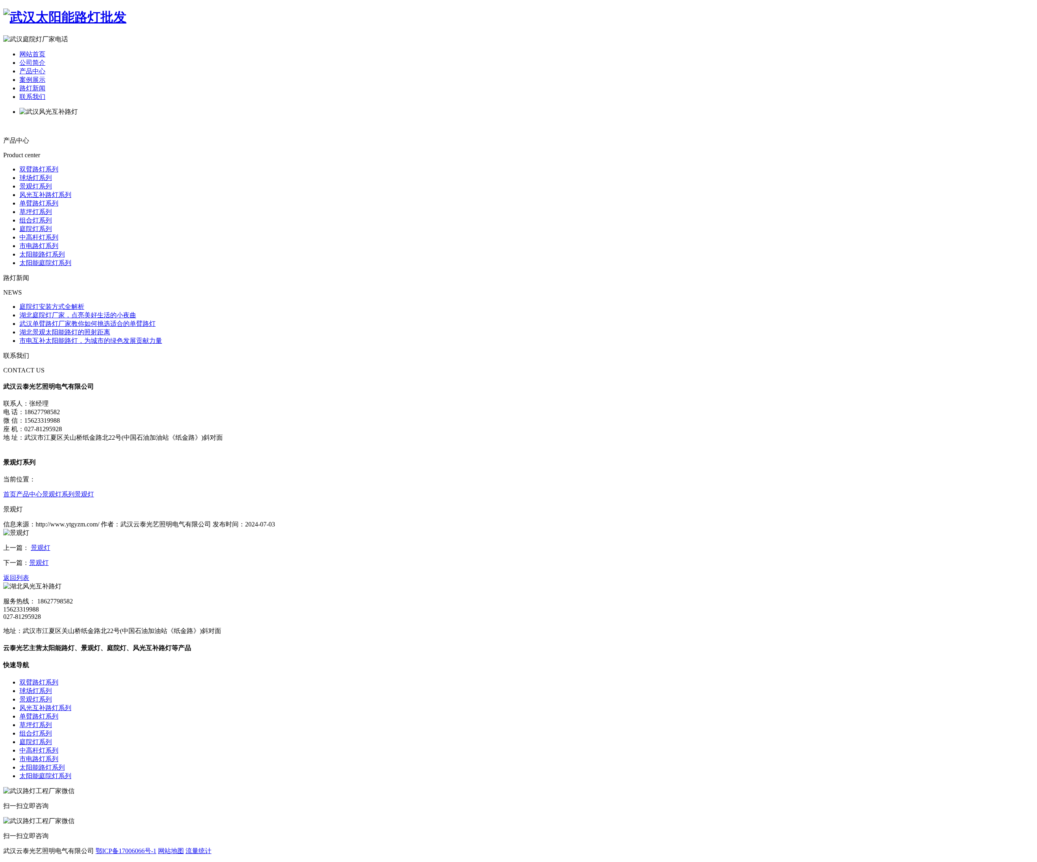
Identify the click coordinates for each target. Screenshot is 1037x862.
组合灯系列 (35, 220)
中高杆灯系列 (38, 237)
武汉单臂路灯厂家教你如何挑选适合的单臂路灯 (87, 323)
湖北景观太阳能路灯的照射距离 (64, 332)
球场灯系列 (35, 177)
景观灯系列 (35, 186)
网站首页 (32, 54)
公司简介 (32, 62)
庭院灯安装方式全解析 (51, 306)
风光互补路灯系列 (45, 194)
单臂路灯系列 (38, 203)
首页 (9, 494)
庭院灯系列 (35, 228)
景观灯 (84, 494)
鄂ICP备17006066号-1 (126, 850)
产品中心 (32, 71)
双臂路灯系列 (38, 169)
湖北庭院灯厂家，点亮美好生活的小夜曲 (77, 315)
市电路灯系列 (38, 245)
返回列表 (16, 577)
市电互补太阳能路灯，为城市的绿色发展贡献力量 (90, 340)
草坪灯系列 (35, 211)
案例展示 (32, 79)
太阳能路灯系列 (42, 254)
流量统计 (198, 850)
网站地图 (171, 850)
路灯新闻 (32, 88)
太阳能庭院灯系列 (45, 262)
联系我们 (32, 96)
